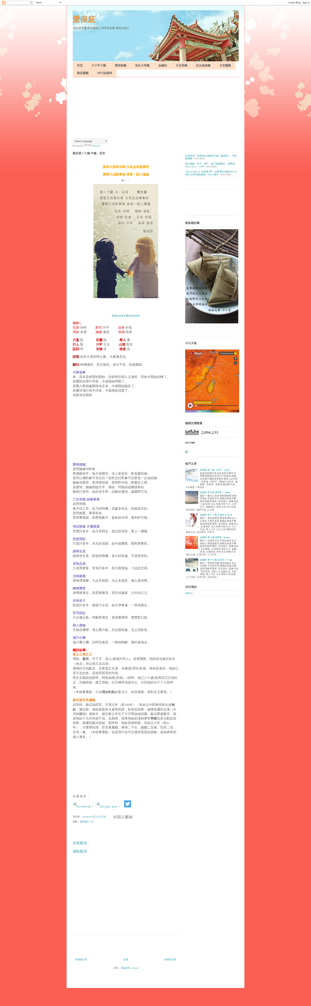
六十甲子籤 (99, 65)
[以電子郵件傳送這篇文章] (115, 817)
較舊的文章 (170, 959)
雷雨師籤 (120, 65)
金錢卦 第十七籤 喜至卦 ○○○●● (216, 559)
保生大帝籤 (142, 65)
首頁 (80, 65)
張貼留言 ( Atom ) (130, 967)
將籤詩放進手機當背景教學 (126, 315)
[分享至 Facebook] (127, 817)
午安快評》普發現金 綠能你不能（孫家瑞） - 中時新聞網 (211, 157)
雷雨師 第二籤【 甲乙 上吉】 (215, 470)
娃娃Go (189, 593)
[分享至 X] (123, 817)
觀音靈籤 (83, 73)
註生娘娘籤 (203, 65)
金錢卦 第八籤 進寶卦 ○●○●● (215, 537)
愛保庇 (84, 19)
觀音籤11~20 (87, 821)
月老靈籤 (225, 65)
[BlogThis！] (119, 817)
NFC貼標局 (104, 73)
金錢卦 (162, 65)
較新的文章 (81, 959)
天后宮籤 (181, 65)
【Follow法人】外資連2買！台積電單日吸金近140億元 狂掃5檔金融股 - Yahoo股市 (211, 173)
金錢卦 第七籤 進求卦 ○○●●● (215, 492)
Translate (96, 145)
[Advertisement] (155, 108)
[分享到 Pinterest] (131, 817)
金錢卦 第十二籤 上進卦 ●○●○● (216, 514)
